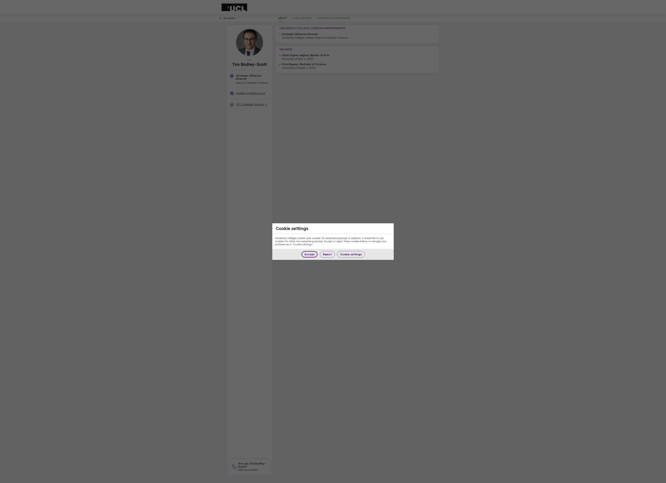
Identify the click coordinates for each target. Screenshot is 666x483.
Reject (327, 254)
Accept (309, 254)
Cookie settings (351, 254)
